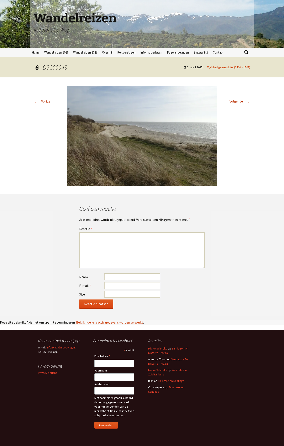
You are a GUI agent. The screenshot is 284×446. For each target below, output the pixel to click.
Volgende (240, 101)
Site (82, 294)
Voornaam (100, 370)
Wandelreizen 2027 (85, 52)
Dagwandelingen (178, 52)
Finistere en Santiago (171, 381)
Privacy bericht (47, 373)
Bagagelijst (201, 52)
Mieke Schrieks (157, 348)
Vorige (42, 101)
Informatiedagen (151, 52)
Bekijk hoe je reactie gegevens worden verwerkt (109, 322)
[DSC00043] (142, 135)
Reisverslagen (126, 52)
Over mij (107, 52)
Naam (84, 277)
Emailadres (102, 356)
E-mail (85, 285)
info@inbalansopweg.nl (61, 347)
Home (36, 52)
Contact (218, 52)
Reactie (85, 229)
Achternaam (101, 384)
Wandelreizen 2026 (56, 52)
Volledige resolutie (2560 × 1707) (230, 67)
